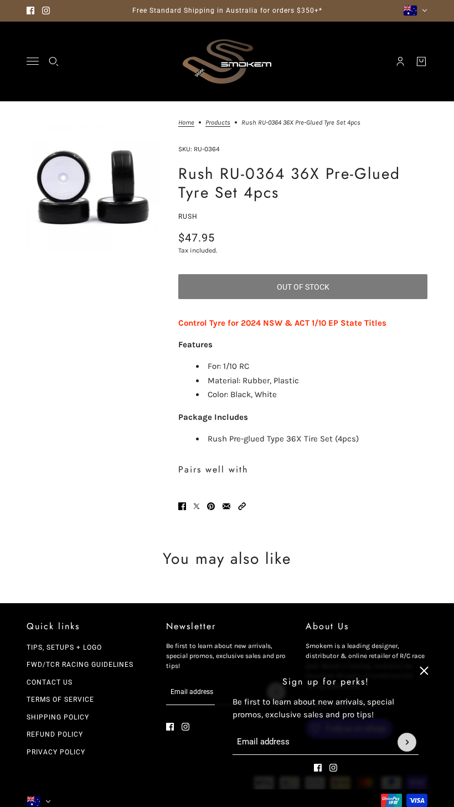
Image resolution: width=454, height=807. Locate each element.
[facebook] (30, 10)
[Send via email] (226, 506)
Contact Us (50, 682)
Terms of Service (60, 699)
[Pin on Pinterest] (211, 506)
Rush (188, 216)
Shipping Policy (58, 717)
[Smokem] (227, 61)
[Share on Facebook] (182, 506)
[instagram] (46, 10)
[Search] (54, 61)
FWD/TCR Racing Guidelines (80, 665)
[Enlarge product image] (94, 186)
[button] (242, 506)
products (217, 122)
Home (186, 122)
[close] (424, 670)
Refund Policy (55, 734)
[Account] (400, 61)
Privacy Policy (56, 752)
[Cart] (421, 61)
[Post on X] (197, 506)
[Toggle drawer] (33, 61)
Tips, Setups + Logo (64, 647)
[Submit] (407, 742)
